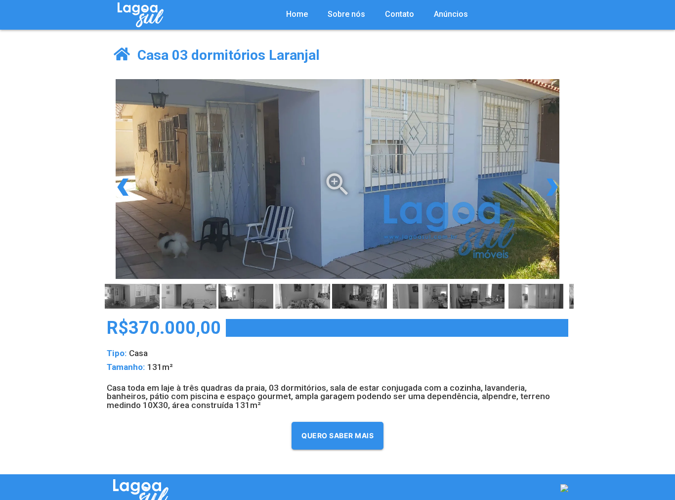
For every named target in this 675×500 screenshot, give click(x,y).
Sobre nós (346, 14)
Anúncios (451, 14)
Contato (399, 14)
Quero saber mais (337, 435)
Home (297, 14)
